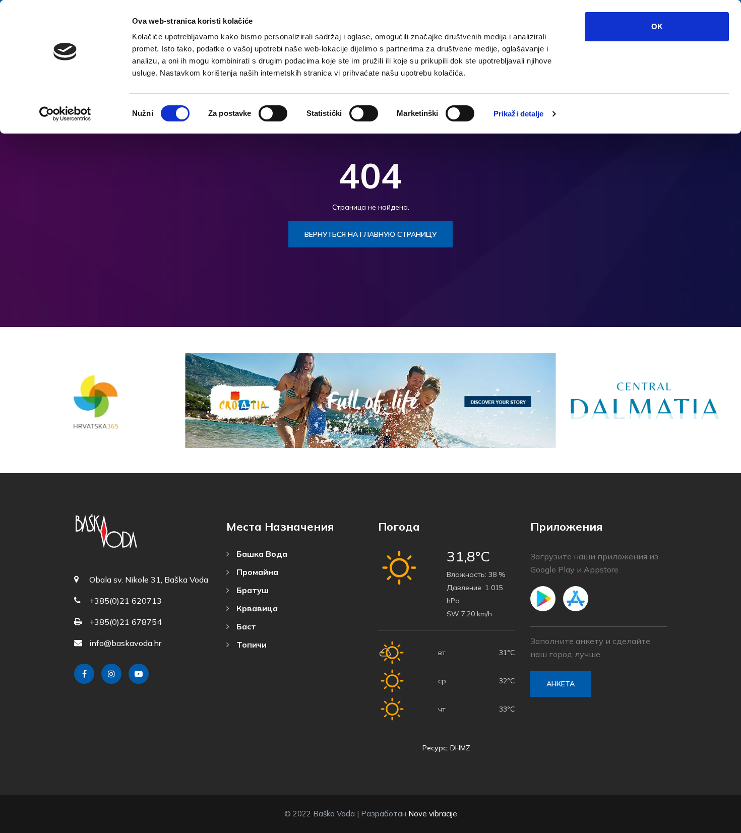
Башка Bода (260, 554)
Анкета (560, 683)
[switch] (273, 113)
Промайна (256, 572)
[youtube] (139, 674)
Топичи (250, 644)
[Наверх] (711, 823)
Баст (245, 626)
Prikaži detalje (518, 113)
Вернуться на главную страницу (370, 234)
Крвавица (256, 608)
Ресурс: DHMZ (446, 747)
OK (657, 26)
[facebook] (84, 674)
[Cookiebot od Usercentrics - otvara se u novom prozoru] (65, 113)
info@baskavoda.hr (125, 643)
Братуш (251, 590)
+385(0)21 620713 (125, 601)
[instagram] (111, 674)
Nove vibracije (432, 813)
